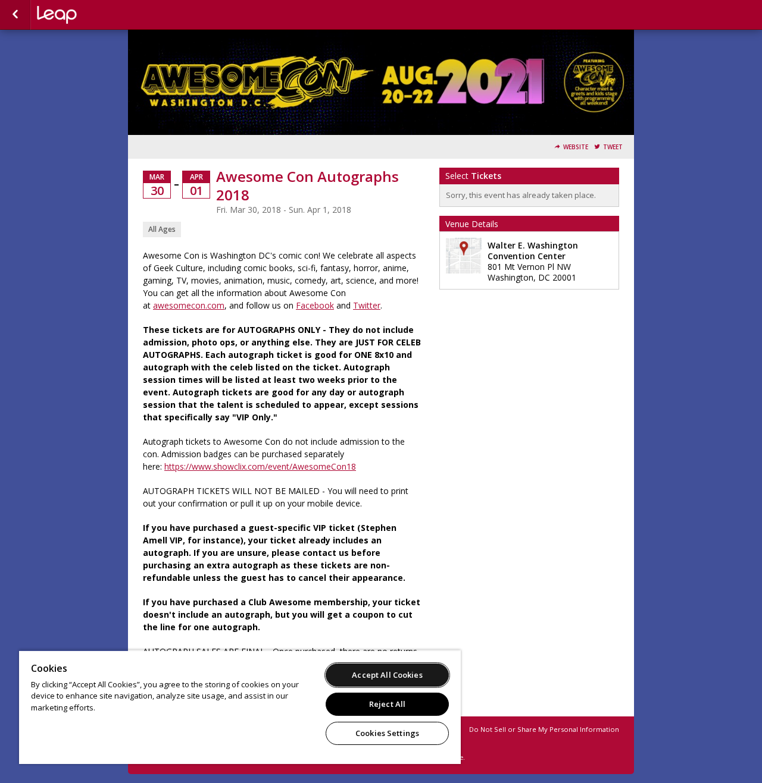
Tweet (613, 147)
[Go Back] (15, 15)
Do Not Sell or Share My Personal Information (544, 729)
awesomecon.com (188, 305)
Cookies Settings (387, 733)
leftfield (96, 15)
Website (575, 147)
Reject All (387, 704)
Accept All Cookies (387, 674)
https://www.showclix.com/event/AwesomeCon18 (260, 466)
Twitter (366, 305)
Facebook (315, 305)
